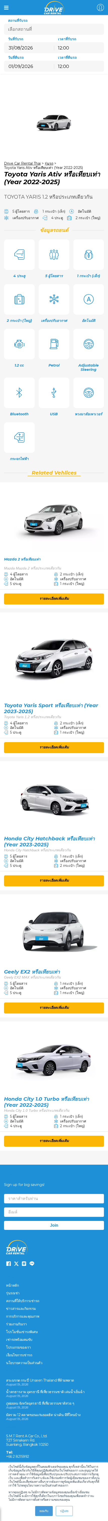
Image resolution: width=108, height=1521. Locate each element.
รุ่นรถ (49, 163)
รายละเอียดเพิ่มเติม (54, 598)
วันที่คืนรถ (16, 57)
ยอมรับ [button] (43, 1511)
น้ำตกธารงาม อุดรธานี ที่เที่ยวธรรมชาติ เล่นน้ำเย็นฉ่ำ (45, 1392)
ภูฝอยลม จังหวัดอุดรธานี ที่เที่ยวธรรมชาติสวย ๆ (40, 1403)
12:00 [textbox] (63, 48)
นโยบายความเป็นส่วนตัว (24, 1363)
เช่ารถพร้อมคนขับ (19, 1339)
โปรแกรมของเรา (18, 1347)
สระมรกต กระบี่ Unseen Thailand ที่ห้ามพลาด (40, 1380)
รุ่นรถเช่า (13, 1293)
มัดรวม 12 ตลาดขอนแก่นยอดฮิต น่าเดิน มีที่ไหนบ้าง (43, 1415)
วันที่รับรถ (15, 39)
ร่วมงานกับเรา (16, 1324)
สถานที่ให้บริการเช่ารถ (22, 1301)
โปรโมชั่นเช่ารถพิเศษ (21, 1332)
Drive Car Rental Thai (22, 163)
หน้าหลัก (12, 1285)
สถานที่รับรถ (17, 20)
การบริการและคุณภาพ (22, 1316)
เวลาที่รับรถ (67, 39)
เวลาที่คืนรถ (67, 57)
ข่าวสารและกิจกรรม (21, 1308)
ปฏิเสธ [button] (64, 1511)
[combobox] (79, 47)
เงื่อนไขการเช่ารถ (19, 1355)
